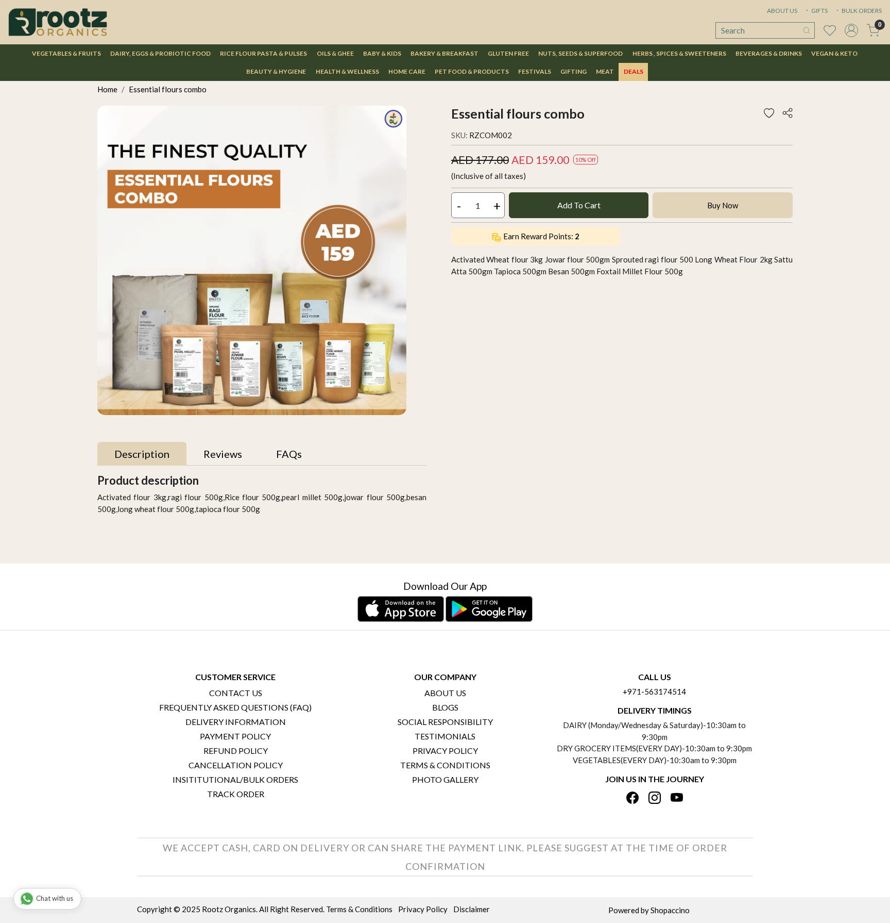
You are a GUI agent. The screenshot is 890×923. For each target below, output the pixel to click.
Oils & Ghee (335, 53)
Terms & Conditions (445, 765)
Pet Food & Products (472, 71)
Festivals (534, 71)
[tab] (141, 454)
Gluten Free (508, 53)
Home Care (406, 71)
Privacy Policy (445, 750)
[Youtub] (677, 798)
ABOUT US (782, 10)
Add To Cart (579, 205)
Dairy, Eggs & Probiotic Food (160, 53)
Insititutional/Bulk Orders (235, 779)
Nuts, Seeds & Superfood (580, 53)
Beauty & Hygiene (276, 71)
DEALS (633, 71)
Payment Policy (235, 736)
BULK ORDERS (861, 10)
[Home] (57, 22)
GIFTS (819, 10)
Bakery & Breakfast (444, 53)
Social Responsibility (445, 722)
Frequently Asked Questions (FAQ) (235, 707)
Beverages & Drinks (768, 53)
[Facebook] (632, 798)
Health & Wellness (347, 71)
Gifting (573, 71)
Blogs (445, 707)
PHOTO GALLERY (445, 779)
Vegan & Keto (834, 53)
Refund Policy (235, 750)
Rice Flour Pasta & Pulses (263, 53)
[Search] (806, 30)
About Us (445, 693)
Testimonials (445, 736)
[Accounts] (851, 30)
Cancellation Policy (236, 765)
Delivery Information (235, 722)
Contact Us (235, 693)
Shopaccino (670, 910)
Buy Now (722, 205)
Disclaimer (471, 909)
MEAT (605, 71)
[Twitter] (654, 798)
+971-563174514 (654, 691)
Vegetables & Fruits (66, 53)
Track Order (235, 794)
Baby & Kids (382, 53)
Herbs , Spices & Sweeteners (679, 53)
